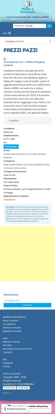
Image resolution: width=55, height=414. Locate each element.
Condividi (13, 120)
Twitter (6, 366)
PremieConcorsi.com (23, 216)
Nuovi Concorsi (10, 320)
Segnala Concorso (12, 331)
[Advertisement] (27, 254)
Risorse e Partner (11, 341)
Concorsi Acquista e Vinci (36, 164)
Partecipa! (11, 146)
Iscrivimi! (27, 305)
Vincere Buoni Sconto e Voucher (20, 154)
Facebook (8, 363)
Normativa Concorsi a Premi (17, 348)
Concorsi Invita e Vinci (15, 168)
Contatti (7, 352)
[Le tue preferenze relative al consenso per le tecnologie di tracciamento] (15, 409)
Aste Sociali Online (13, 164)
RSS (4, 359)
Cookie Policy (23, 388)
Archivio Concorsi (12, 327)
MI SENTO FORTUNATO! (14, 317)
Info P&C (7, 345)
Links (5, 338)
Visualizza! (9, 199)
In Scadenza (9, 324)
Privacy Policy (9, 388)
